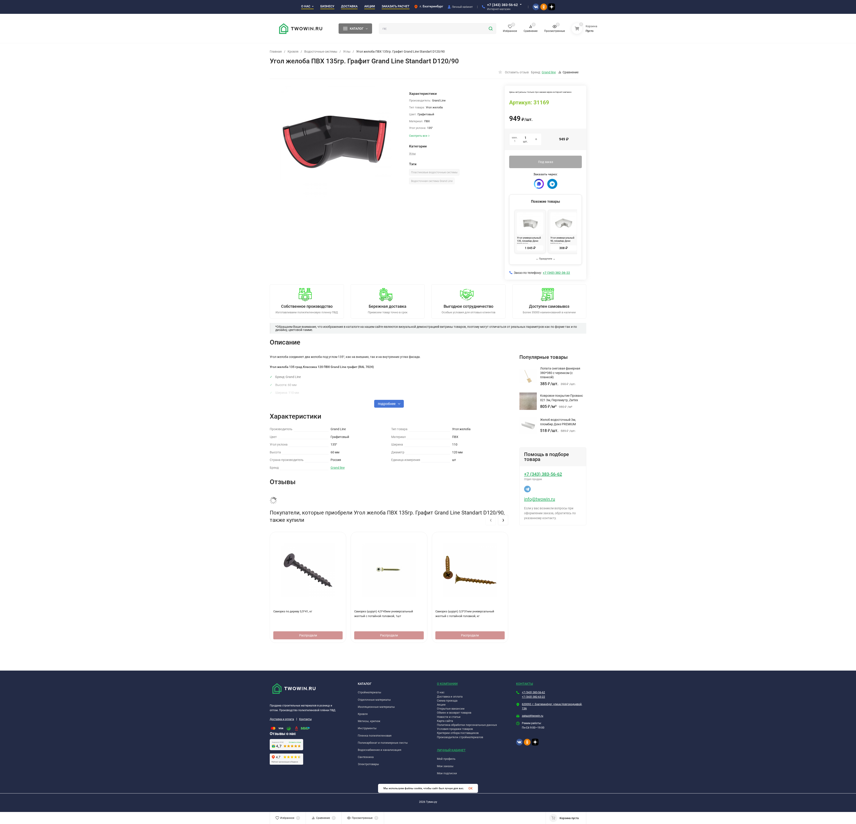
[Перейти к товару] (336, 141)
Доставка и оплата (282, 719)
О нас (440, 692)
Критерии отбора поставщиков (458, 733)
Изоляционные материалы (376, 706)
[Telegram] (552, 184)
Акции (441, 704)
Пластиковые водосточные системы (434, 172)
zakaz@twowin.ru (532, 715)
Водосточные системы (320, 51)
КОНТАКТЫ (524, 684)
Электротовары (368, 764)
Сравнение (570, 72)
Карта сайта (445, 721)
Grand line (338, 467)
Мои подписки (447, 773)
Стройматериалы (369, 692)
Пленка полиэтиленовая (374, 735)
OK (470, 788)
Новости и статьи (449, 717)
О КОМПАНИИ (447, 684)
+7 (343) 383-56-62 (502, 5)
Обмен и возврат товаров (454, 712)
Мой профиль (446, 758)
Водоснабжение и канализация (379, 750)
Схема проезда (447, 700)
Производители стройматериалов (460, 737)
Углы (346, 51)
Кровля (293, 51)
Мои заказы (445, 766)
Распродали (308, 635)
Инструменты (367, 728)
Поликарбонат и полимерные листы (383, 742)
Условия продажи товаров (455, 729)
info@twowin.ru (539, 499)
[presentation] (491, 520)
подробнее (387, 404)
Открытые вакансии (451, 708)
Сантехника (366, 757)
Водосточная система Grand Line (432, 181)
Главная (276, 51)
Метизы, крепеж (369, 721)
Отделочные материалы (374, 699)
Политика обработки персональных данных (467, 725)
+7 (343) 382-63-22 (533, 696)
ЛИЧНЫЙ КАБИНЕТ (451, 750)
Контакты (305, 719)
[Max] (539, 184)
